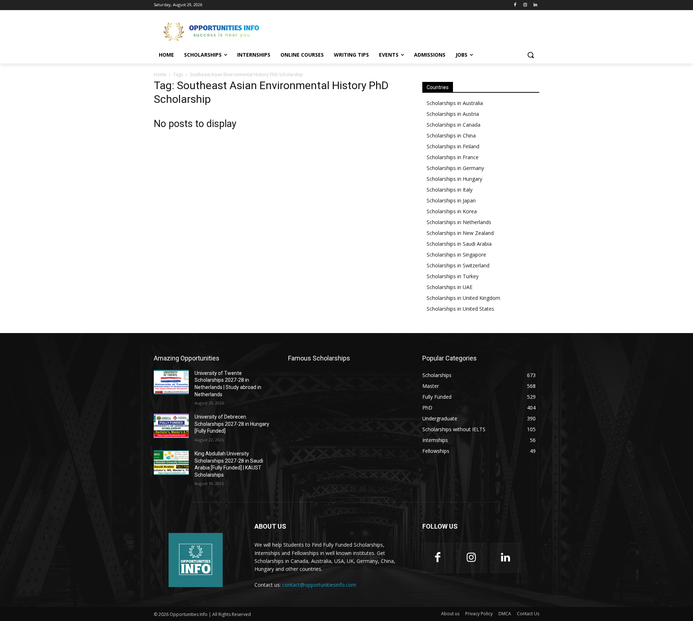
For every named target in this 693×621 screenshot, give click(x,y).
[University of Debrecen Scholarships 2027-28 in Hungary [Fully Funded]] (171, 426)
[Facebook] (515, 5)
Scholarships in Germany (455, 168)
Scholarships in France (453, 157)
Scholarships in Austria (453, 113)
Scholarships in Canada (453, 124)
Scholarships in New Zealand (460, 232)
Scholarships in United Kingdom (463, 297)
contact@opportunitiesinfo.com (319, 584)
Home (160, 74)
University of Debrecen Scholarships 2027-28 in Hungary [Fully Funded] (232, 424)
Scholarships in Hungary (454, 178)
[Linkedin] (535, 5)
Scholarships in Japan (451, 200)
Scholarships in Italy (449, 189)
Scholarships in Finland (453, 146)
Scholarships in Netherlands (459, 222)
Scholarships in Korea (452, 211)
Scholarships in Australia (455, 103)
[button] (530, 55)
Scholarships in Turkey (453, 276)
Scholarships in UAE (449, 287)
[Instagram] (525, 5)
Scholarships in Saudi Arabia (459, 243)
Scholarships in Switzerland (458, 265)
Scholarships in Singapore (456, 254)
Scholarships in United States (460, 308)
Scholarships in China (451, 135)
